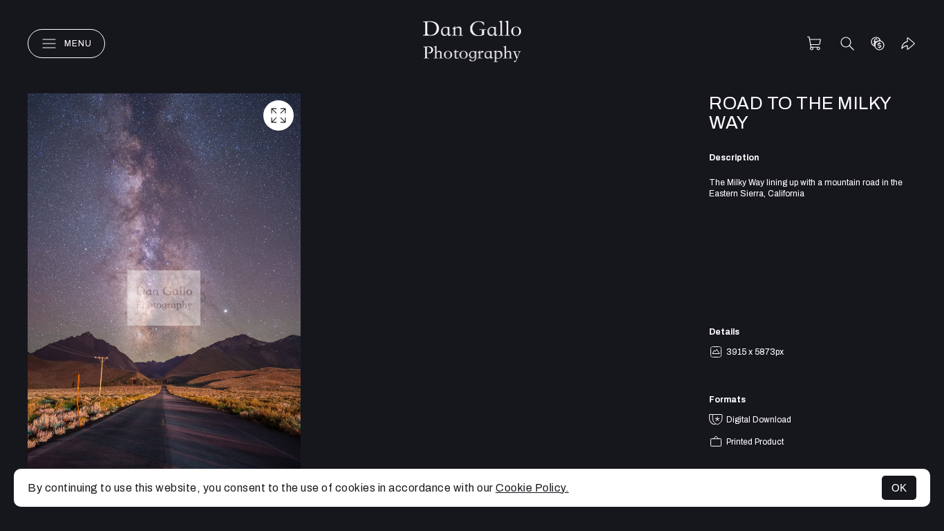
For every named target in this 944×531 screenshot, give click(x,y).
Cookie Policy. (532, 488)
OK (899, 488)
